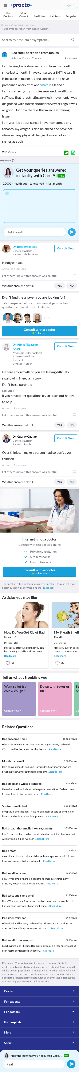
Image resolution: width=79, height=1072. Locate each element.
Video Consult (23, 15)
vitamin (45, 85)
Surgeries (71, 16)
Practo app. (48, 587)
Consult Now (65, 248)
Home (4, 25)
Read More (55, 749)
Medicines (39, 16)
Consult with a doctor (23, 25)
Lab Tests (55, 16)
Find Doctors (8, 15)
